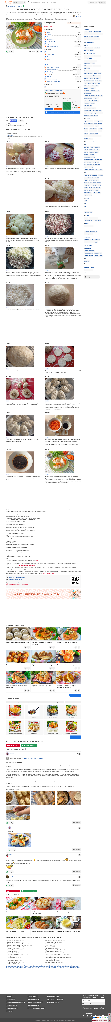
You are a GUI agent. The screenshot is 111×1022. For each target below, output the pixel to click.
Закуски (87, 215)
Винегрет (86, 36)
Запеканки (100, 175)
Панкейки (91, 138)
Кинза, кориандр (51, 41)
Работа (48, 2)
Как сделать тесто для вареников (67, 912)
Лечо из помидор (88, 105)
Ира (10, 854)
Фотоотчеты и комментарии (55, 999)
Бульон (96, 47)
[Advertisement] (94, 14)
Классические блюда (91, 141)
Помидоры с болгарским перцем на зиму (93, 95)
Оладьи (100, 123)
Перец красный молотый (53, 81)
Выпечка (87, 118)
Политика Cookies (12, 1005)
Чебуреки (94, 185)
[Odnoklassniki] (98, 1017)
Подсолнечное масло (52, 46)
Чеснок (49, 76)
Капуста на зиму (96, 83)
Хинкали (86, 180)
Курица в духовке (98, 159)
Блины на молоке (93, 131)
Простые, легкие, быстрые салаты (92, 39)
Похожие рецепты (20, 18)
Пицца (90, 187)
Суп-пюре (86, 50)
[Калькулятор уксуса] (51, 74)
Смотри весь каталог (92, 277)
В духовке (86, 147)
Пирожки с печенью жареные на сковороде (16, 686)
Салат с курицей (97, 31)
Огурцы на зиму (97, 55)
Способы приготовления (92, 144)
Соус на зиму (96, 98)
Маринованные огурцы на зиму (91, 70)
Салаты (87, 29)
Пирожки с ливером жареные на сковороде (42, 643)
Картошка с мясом (98, 255)
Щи (99, 47)
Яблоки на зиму (97, 75)
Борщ (85, 47)
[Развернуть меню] (109, 1020)
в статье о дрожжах (47, 569)
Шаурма (86, 217)
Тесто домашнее (89, 210)
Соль (48, 32)
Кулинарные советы (33, 999)
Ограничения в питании (91, 258)
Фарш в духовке (88, 164)
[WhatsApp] (105, 1017)
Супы (86, 45)
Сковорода (9, 135)
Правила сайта (11, 999)
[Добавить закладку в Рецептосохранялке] (37, 51)
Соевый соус (50, 72)
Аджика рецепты (88, 110)
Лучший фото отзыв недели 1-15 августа (32, 758)
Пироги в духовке (93, 128)
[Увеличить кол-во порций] (80, 25)
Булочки (86, 128)
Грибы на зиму (87, 100)
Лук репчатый (50, 39)
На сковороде (97, 147)
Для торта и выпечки (91, 203)
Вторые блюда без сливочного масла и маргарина (37, 702)
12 (11, 849)
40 (9, 822)
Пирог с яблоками (90, 273)
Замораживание (87, 162)
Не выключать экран (75, 22)
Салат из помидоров (94, 36)
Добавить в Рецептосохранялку (17, 577)
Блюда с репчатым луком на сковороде (16, 702)
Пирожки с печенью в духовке (41, 685)
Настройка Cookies (12, 1008)
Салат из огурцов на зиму (90, 88)
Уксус (48, 74)
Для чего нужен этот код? (74, 586)
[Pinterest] (102, 1017)
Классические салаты (98, 34)
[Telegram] (107, 1017)
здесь (37, 560)
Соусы (87, 229)
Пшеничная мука (51, 52)
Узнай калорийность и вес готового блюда (62, 112)
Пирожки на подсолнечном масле (73, 702)
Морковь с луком (98, 253)
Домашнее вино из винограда (91, 242)
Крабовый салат (88, 34)
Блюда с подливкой (93, 190)
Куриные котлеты (97, 192)
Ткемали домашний (88, 234)
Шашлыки (94, 175)
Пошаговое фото (39, 18)
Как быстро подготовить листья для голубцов (68, 932)
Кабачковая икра (88, 65)
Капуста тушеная (88, 192)
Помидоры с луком (88, 253)
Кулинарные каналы (53, 1002)
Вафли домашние (88, 136)
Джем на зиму (98, 80)
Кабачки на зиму (96, 65)
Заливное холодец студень (90, 220)
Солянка (91, 50)
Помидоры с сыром (88, 255)
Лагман (86, 195)
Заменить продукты (49, 26)
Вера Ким (11, 753)
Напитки (87, 237)
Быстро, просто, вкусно (91, 206)
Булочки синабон (97, 136)
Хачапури (100, 128)
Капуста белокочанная (53, 37)
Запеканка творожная (94, 180)
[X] (96, 1017)
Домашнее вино (87, 239)
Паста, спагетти (87, 185)
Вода (48, 56)
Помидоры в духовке (89, 169)
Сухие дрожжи (50, 54)
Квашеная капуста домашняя (91, 115)
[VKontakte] (94, 1017)
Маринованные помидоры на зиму (92, 90)
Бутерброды (88, 245)
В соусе (86, 149)
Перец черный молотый (53, 44)
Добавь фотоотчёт (13, 745)
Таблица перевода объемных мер (53, 90)
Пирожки (95, 123)
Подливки (86, 231)
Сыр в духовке (95, 162)
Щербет (86, 226)
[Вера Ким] (7, 754)
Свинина (49, 34)
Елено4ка (78, 16)
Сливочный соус (93, 231)
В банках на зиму (88, 58)
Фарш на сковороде (88, 167)
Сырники (97, 126)
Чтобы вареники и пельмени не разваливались (42, 912)
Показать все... (75, 737)
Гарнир (87, 198)
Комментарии (29, 18)
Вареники (99, 182)
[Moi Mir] (100, 1017)
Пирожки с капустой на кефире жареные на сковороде (66, 686)
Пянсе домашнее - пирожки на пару (17, 642)
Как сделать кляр (11, 912)
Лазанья (86, 187)
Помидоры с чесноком (89, 250)
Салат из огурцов (88, 31)
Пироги (85, 121)
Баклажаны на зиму (88, 78)
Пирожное (91, 226)
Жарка (91, 147)
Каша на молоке (88, 182)
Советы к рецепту (49, 18)
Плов (85, 177)
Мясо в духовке (96, 164)
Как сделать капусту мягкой (15, 931)
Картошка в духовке (93, 152)
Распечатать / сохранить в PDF (17, 582)
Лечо (93, 63)
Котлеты (89, 175)
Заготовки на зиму (90, 53)
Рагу (98, 177)
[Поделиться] (109, 1017)
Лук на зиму (87, 85)
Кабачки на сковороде (89, 154)
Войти (103, 2)
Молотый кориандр (52, 79)
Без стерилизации (88, 75)
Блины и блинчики (88, 123)
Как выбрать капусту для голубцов (43, 931)
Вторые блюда (89, 172)
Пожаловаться (10, 18)
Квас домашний (96, 239)
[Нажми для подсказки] (64, 93)
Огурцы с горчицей (98, 113)
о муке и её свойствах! (48, 573)
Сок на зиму (87, 68)
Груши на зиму (95, 100)
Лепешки (100, 131)
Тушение (86, 152)
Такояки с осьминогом (13, 665)
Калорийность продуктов (61, 18)
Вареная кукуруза (88, 269)
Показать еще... (75, 695)
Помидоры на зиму (88, 55)
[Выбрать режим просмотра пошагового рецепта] (7, 166)
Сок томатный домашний (90, 108)
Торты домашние (89, 42)
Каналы (43, 2)
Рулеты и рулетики (93, 217)
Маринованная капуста (89, 103)
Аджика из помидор (88, 113)
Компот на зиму (97, 73)
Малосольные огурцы (89, 80)
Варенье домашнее (88, 73)
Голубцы (94, 177)
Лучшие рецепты (32, 996)
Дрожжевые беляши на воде (66, 665)
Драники (86, 133)
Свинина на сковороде (71, 733)
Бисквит (86, 131)
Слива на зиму (97, 78)
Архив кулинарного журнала (36, 1008)
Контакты (9, 1011)
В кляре (90, 195)
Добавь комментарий (29, 745)
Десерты (87, 223)
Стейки (89, 177)
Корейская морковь (52, 87)
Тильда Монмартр (14, 876)
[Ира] (7, 855)
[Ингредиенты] (109, 1014)
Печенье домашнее (98, 121)
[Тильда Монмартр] (7, 876)
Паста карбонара (96, 187)
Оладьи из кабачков (93, 133)
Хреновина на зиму (97, 110)
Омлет (94, 182)
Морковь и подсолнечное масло (57, 702)
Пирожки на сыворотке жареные (67, 642)
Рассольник (90, 47)
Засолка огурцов (88, 98)
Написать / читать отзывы (16, 579)
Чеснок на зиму (87, 83)
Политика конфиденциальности (16, 1002)
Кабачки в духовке (88, 159)
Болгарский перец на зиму (90, 60)
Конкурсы (53, 2)
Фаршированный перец (89, 157)
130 (41, 51)
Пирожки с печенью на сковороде (42, 665)
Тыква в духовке (98, 169)
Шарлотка (90, 121)
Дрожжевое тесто (88, 212)
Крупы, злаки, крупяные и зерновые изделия (91, 266)
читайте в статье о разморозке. (27, 564)
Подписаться (93, 1003)
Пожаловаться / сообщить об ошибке (18, 584)
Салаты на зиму (88, 63)
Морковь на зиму (94, 85)
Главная (9, 996)
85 (9, 51)
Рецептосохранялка (35, 2)
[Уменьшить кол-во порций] (80, 27)
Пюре (85, 200)
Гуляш (99, 185)
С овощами (88, 248)
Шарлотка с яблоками (89, 126)
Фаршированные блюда (94, 149)
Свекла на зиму (87, 93)
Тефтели (86, 190)
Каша (85, 175)
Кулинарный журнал (33, 1005)
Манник (86, 138)
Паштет (99, 220)
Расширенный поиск (53, 996)
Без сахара (86, 261)
